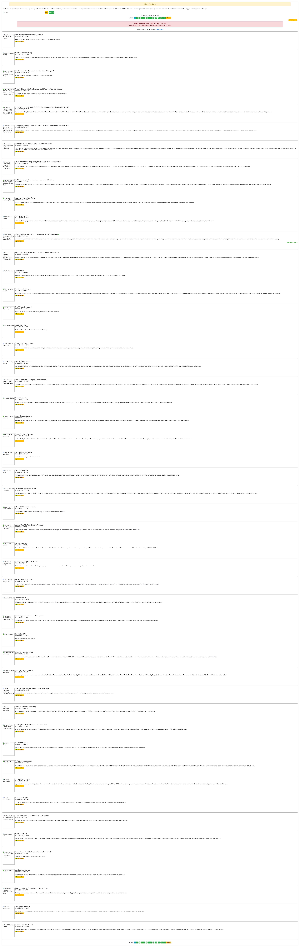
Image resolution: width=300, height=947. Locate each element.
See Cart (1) (293, 20)
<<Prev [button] (131, 17)
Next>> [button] (169, 17)
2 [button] (137, 17)
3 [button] (139, 17)
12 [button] (161, 17)
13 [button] (164, 17)
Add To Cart (20, 41)
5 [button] (144, 17)
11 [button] (158, 17)
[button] (46, 12)
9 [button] (153, 17)
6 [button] (146, 17)
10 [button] (156, 17)
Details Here (159, 29)
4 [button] (141, 17)
